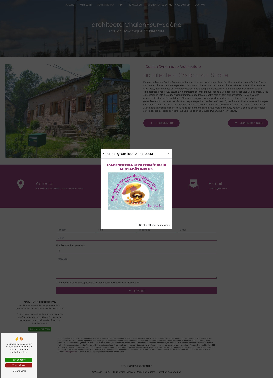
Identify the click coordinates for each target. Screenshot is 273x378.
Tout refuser (18, 365)
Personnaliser (19, 370)
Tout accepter (18, 359)
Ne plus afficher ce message (154, 225)
